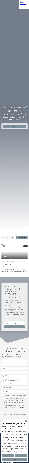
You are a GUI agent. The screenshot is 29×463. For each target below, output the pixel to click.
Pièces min (5, 391)
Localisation (5, 379)
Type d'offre (5, 371)
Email (4, 368)
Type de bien (5, 375)
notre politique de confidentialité (10, 452)
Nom (4, 365)
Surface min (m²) (7, 387)
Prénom (5, 361)
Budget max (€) (7, 384)
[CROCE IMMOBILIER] (24, 4)
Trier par (4, 236)
